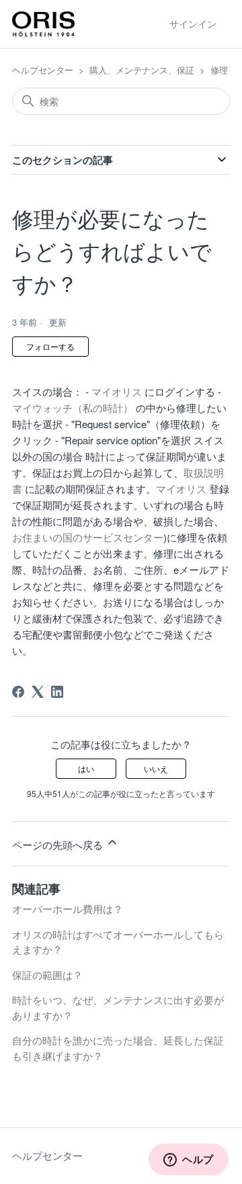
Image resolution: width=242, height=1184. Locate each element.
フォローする (50, 346)
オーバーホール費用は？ (67, 908)
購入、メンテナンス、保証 (141, 69)
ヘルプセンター (42, 69)
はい (86, 768)
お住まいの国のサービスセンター (87, 537)
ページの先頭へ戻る (59, 844)
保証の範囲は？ (47, 975)
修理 (219, 69)
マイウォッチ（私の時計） (72, 408)
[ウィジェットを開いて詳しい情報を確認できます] (189, 1160)
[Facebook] (18, 692)
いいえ (156, 768)
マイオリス (116, 391)
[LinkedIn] (57, 692)
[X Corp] (38, 692)
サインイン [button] (192, 23)
